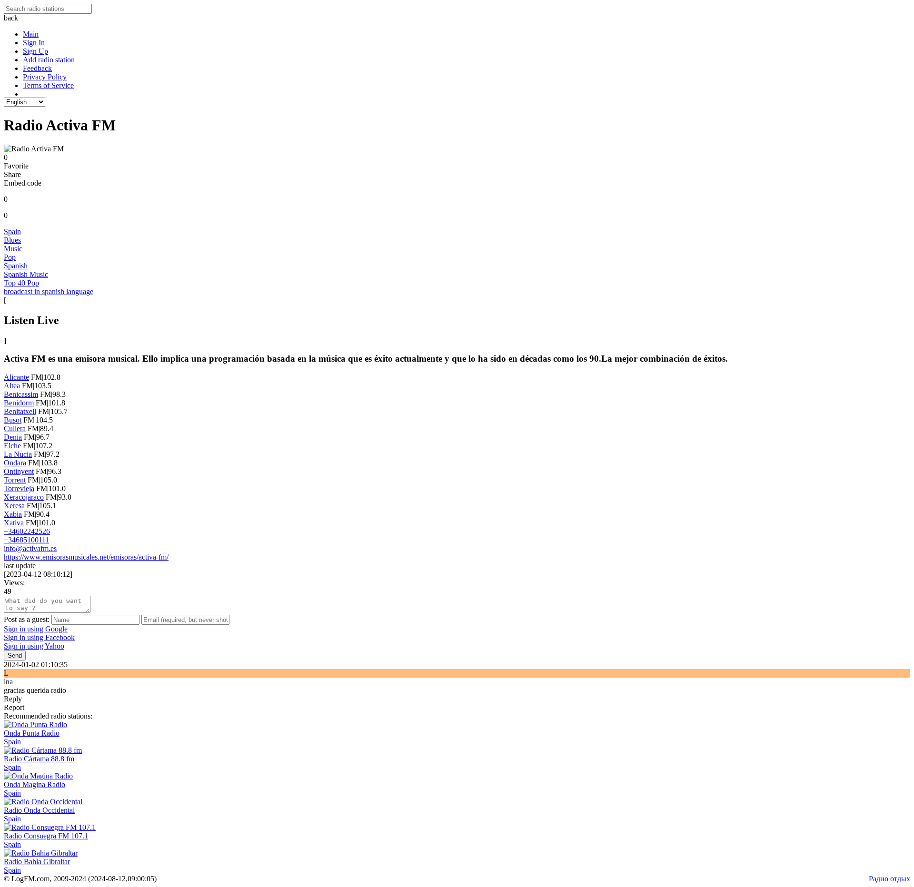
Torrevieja (19, 488)
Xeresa (14, 506)
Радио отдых (889, 879)
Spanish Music (26, 274)
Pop (10, 257)
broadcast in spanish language (48, 291)
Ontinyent (19, 471)
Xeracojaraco (24, 497)
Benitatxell (20, 411)
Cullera (15, 428)
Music (13, 249)
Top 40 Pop (21, 283)
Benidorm (19, 403)
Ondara (15, 463)
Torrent (15, 480)
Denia (13, 437)
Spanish (16, 266)
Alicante (16, 377)
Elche (12, 446)
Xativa (14, 523)
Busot (12, 420)
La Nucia (18, 454)
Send (15, 655)
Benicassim (21, 394)
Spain (12, 231)
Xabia (13, 514)
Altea (12, 386)
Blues (12, 240)
